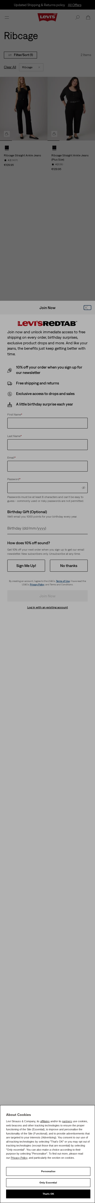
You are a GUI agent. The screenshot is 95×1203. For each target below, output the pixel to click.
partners (67, 1121)
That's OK (48, 1193)
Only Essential (48, 1182)
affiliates (45, 1121)
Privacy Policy (19, 1157)
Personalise (48, 1171)
